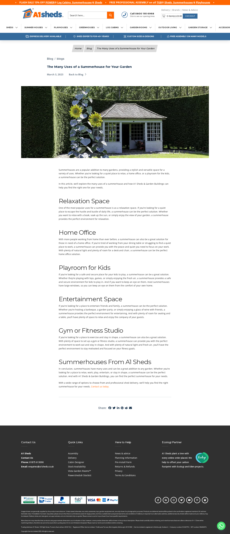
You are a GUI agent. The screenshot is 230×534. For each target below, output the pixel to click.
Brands (176, 9)
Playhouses (203, 2)
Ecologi (180, 466)
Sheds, (168, 2)
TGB (159, 2)
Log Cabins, (64, 2)
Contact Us (27, 457)
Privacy (118, 470)
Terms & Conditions (125, 475)
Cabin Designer (76, 462)
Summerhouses (82, 2)
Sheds (98, 2)
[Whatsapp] (221, 526)
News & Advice (190, 9)
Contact (204, 9)
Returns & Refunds (125, 466)
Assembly (73, 453)
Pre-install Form (123, 462)
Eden (191, 466)
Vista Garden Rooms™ (79, 470)
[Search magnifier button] (110, 15)
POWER (50, 2)
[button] (179, 16)
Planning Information (126, 457)
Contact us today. (100, 386)
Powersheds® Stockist (79, 475)
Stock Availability (77, 466)
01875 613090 (36, 462)
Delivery (165, 9)
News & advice (122, 453)
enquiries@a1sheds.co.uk (41, 466)
